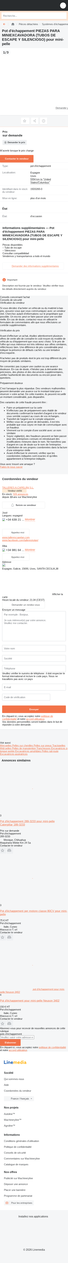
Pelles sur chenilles (23, 745)
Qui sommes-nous (14, 1079)
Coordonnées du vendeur (17, 1090)
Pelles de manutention (24, 748)
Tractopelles (58, 745)
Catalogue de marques (16, 1164)
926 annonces (20, 494)
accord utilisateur (35, 719)
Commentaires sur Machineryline (22, 1158)
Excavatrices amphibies (28, 751)
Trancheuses (43, 748)
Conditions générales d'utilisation (21, 1141)
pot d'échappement (40, 166)
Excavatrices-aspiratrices (14, 754)
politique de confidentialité (52, 1047)
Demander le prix (16, 142)
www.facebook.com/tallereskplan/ (20, 540)
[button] (63, 5)
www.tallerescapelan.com (16, 537)
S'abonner (10, 1042)
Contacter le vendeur (17, 158)
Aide (6, 1084)
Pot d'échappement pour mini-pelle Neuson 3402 (29, 1000)
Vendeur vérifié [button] (15, 491)
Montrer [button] (30, 519)
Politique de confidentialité (18, 1146)
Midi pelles (6, 748)
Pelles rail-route (50, 751)
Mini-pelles (6, 745)
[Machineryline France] (23, 5)
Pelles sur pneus (43, 745)
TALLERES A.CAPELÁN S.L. (18, 487)
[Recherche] (63, 15)
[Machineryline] (13, 24)
